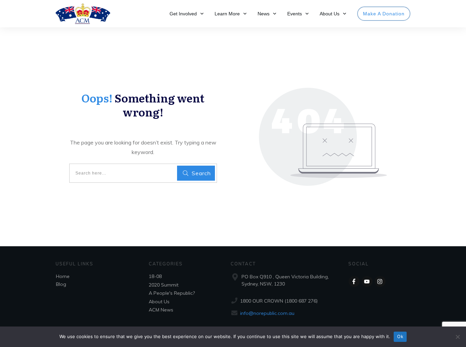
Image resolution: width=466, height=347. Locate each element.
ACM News (161, 310)
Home (63, 276)
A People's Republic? (172, 293)
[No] (457, 336)
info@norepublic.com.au (267, 313)
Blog (61, 284)
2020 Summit (163, 285)
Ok (400, 336)
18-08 (155, 276)
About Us (159, 302)
